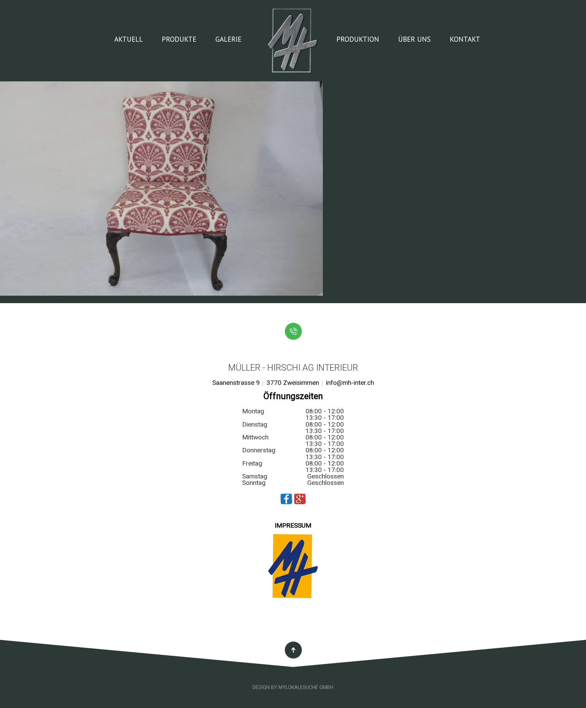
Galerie (228, 39)
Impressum (293, 525)
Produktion (357, 39)
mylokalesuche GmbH (305, 687)
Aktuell (128, 39)
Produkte (179, 39)
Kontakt (465, 39)
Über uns (414, 39)
